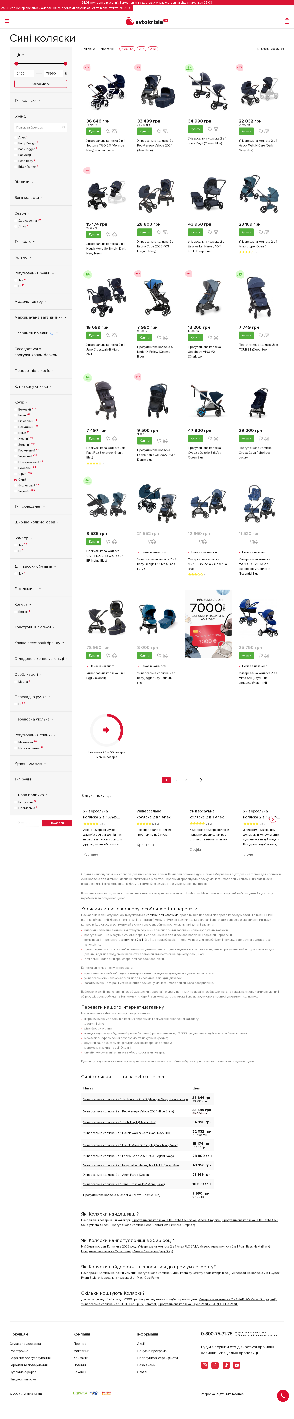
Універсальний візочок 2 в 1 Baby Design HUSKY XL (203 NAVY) (157, 564)
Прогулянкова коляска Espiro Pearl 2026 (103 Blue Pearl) (198, 1304)
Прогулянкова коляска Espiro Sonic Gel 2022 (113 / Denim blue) (156, 455)
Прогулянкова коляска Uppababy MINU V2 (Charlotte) (204, 352)
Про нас (79, 1344)
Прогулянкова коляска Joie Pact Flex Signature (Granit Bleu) (106, 452)
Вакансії (79, 1372)
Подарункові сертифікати (157, 1358)
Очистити (24, 822)
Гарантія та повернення (29, 1365)
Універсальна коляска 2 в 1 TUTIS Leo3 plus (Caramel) (119, 1304)
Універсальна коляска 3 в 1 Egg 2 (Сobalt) (105, 675)
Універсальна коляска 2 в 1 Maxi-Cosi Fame (128, 1278)
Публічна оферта (23, 1372)
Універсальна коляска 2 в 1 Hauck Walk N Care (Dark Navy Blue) (258, 145)
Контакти (80, 1358)
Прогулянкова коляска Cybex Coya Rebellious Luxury (255, 452)
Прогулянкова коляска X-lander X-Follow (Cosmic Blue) (155, 352)
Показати (57, 823)
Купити (94, 131)
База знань (146, 1365)
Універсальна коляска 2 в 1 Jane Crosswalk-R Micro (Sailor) (105, 349)
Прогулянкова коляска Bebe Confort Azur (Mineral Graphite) (153, 1225)
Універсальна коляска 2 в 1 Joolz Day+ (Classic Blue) (207, 141)
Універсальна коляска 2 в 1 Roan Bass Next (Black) (235, 1247)
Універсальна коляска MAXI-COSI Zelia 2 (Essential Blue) (207, 564)
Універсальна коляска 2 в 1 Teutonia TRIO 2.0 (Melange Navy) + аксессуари (105, 145)
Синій (22, 480)
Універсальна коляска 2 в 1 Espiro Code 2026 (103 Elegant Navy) (156, 246)
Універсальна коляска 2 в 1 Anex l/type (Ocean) (258, 244)
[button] (272, 819)
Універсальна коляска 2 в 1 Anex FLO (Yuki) (168, 1247)
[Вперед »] (199, 780)
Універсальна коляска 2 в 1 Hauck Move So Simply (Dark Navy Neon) (106, 248)
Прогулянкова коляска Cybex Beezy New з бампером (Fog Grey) (127, 1251)
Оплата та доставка (25, 1344)
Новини (79, 1365)
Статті (142, 1372)
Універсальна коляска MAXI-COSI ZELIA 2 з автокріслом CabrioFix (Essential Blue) (254, 566)
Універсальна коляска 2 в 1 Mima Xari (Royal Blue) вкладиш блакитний (258, 678)
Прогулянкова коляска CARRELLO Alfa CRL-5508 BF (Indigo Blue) (104, 556)
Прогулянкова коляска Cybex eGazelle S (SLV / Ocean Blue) (204, 452)
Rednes (238, 1394)
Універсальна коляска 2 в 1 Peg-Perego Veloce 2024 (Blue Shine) (156, 145)
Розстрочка (19, 1351)
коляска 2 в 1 (133, 940)
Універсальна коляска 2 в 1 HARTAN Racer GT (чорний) (237, 1299)
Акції (141, 1344)
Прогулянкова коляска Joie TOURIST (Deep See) (258, 347)
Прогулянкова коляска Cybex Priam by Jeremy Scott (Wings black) (183, 1273)
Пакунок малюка (23, 1379)
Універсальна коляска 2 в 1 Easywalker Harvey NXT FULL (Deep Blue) (207, 246)
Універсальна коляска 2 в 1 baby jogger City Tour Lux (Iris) (156, 678)
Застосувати (41, 84)
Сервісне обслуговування (30, 1358)
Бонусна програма (152, 1351)
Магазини (81, 1351)
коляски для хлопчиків (162, 915)
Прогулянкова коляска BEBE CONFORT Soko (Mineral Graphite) (176, 1220)
